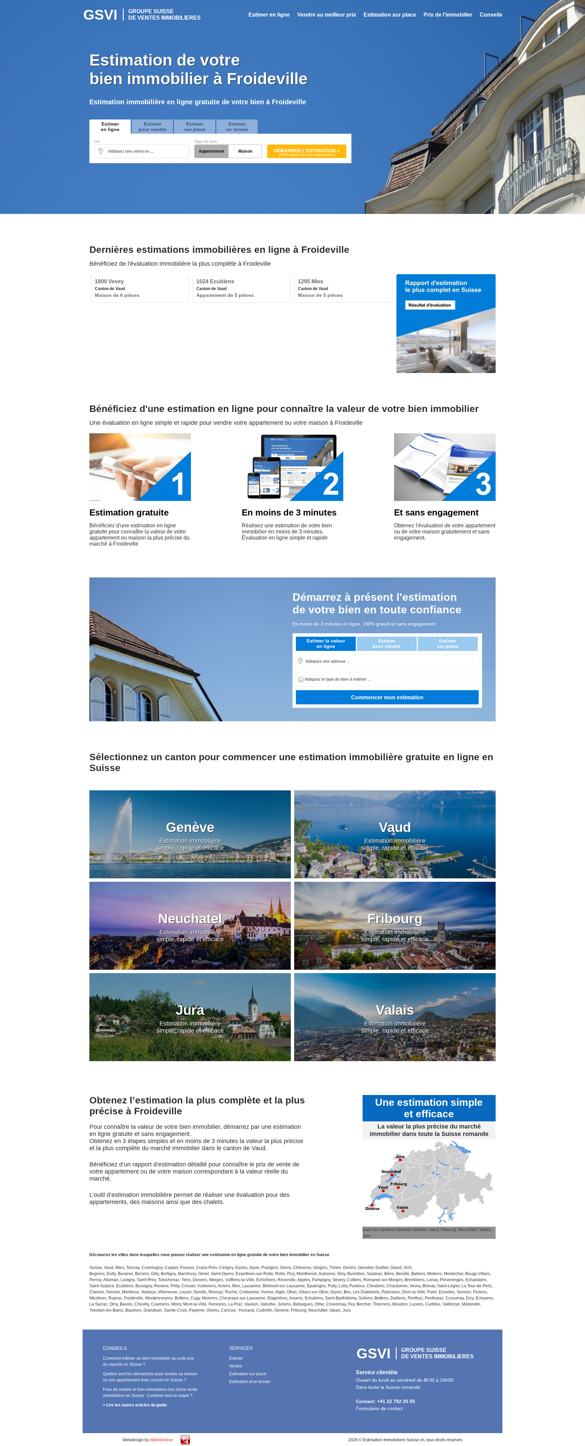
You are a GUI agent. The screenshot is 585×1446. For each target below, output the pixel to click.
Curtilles (432, 1304)
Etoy (341, 1273)
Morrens (209, 1298)
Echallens (314, 1298)
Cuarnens (160, 1304)
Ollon (292, 1292)
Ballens (418, 1273)
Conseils (491, 15)
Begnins (97, 1273)
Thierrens (381, 1304)
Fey (351, 1304)
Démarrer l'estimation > (307, 152)
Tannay (132, 1267)
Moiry (176, 1304)
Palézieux (391, 1292)
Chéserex (302, 1267)
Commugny (152, 1267)
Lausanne (251, 1286)
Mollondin (471, 1304)
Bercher (363, 1304)
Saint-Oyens (222, 1273)
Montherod (307, 1273)
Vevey (415, 1286)
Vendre (235, 1366)
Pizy (291, 1273)
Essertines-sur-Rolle (254, 1273)
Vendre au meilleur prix (326, 15)
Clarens (96, 1292)
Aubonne (327, 1273)
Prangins (269, 1267)
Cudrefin (264, 1310)
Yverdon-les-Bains (106, 1310)
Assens (296, 1298)
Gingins (320, 1267)
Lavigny (128, 1279)
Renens (161, 1286)
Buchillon (356, 1273)
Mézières (97, 1298)
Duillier (381, 1267)
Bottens (182, 1298)
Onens (213, 1310)
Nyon (254, 1267)
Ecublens (124, 1286)
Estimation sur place (390, 15)
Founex (187, 1267)
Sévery (338, 1279)
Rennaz (216, 1292)
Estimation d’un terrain (249, 1381)
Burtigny (168, 1273)
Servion (464, 1292)
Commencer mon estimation (387, 697)
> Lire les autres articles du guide (135, 1405)
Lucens (416, 1304)
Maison (245, 151)
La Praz (235, 1304)
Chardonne (397, 1286)
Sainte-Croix (175, 1310)
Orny (113, 1304)
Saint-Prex (146, 1279)
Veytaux (148, 1292)
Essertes (447, 1292)
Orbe (319, 1304)
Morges (216, 1279)
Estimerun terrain (237, 126)
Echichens (266, 1279)
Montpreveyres (159, 1298)
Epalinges (316, 1286)
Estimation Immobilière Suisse (142, 14)
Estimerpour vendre (152, 126)
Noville (200, 1292)
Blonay (428, 1286)
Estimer (236, 1358)
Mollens (434, 1273)
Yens (186, 1279)
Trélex (335, 1267)
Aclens (224, 1286)
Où (97, 141)
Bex (347, 1292)
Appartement (211, 151)
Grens (285, 1267)
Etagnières (277, 1298)
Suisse (95, 1267)
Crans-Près (206, 1267)
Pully (332, 1286)
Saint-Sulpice (101, 1286)
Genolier (365, 1267)
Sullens (365, 1298)
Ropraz (115, 1298)
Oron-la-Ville (413, 1292)
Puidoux (357, 1286)
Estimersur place (194, 126)
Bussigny (143, 1286)
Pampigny (321, 1279)
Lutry (343, 1286)
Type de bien (205, 141)
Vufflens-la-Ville (239, 1279)
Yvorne (267, 1292)
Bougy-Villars (477, 1273)
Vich (408, 1267)
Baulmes (133, 1310)
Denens (200, 1279)
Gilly (155, 1273)
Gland (396, 1267)
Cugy (195, 1298)
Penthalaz (434, 1298)
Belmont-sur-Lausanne (284, 1286)
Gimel (203, 1273)
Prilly (175, 1286)
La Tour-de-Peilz (476, 1286)
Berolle (402, 1273)
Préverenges (451, 1279)
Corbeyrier (249, 1292)
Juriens (284, 1304)
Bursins (142, 1273)
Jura (347, 1310)
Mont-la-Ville (195, 1304)
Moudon (400, 1304)
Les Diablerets (366, 1292)
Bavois (126, 1304)
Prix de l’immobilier (448, 15)
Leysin (185, 1292)
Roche (231, 1292)
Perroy (95, 1279)
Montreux (130, 1292)
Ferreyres (217, 1304)
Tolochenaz (168, 1279)
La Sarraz (98, 1304)
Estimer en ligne (269, 15)
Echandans (475, 1279)
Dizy (470, 1298)
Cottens (354, 1279)
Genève (281, 1310)
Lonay (432, 1279)
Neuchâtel (317, 1310)
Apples (303, 1279)
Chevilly (141, 1304)
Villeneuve (167, 1292)
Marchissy (187, 1273)
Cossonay (455, 1298)
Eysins (241, 1267)
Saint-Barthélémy (340, 1298)
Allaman (110, 1279)
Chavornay (336, 1304)
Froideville (133, 1298)
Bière (389, 1273)
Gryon (336, 1292)
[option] (140, 288)
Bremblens (415, 1279)
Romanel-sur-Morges (383, 1279)
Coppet (171, 1267)
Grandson (153, 1310)
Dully (111, 1273)
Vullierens (206, 1286)
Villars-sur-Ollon (313, 1292)
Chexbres (376, 1286)
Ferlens (480, 1292)
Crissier (188, 1286)
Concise (228, 1310)
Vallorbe (268, 1304)
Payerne (196, 1310)
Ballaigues (303, 1304)
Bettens (381, 1298)
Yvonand (246, 1310)
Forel (432, 1292)
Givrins (349, 1267)
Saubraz (374, 1273)
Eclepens (484, 1298)
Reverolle (287, 1279)
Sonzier (113, 1292)
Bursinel (125, 1273)
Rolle (280, 1273)
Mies (119, 1267)
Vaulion (251, 1304)
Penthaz (415, 1298)
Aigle (280, 1292)
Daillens (398, 1298)
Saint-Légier (448, 1286)
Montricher (453, 1273)
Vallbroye (451, 1304)
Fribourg (298, 1310)
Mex (236, 1286)
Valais (335, 1310)
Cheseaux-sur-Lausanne (242, 1298)
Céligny (226, 1267)
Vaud (108, 1267)
